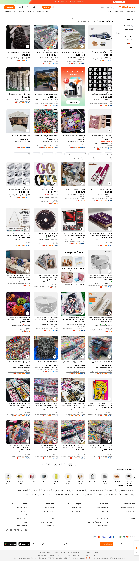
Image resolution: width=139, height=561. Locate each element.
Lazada (70, 552)
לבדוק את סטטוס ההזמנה (20, 515)
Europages (97, 552)
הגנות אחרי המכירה (102, 518)
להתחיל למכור (23, 511)
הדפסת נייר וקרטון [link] (75, 18)
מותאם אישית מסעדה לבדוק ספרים (75, 154)
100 (48, 464)
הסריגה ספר (47, 490)
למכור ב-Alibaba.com (21, 507)
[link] (136, 543)
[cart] (28, 7)
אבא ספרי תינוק (22, 490)
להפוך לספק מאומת (21, 518)
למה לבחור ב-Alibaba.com (127, 507)
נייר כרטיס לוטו (110, 490)
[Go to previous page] (74, 464)
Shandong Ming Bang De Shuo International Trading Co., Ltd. (46, 328)
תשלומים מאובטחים (102, 507)
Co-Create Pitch (130, 511)
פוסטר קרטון (35, 490)
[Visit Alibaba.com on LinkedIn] (22, 530)
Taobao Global (77, 552)
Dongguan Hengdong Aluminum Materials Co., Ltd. (18, 196)
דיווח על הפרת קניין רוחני (47, 522)
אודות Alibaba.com (129, 503)
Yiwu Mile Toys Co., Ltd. (23, 330)
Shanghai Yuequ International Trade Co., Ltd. (18, 145)
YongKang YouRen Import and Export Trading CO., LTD (73, 241)
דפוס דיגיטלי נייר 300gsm (21, 154)
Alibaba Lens (125, 544)
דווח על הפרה (50, 525)
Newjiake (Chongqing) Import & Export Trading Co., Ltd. (46, 103)
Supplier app (67, 544)
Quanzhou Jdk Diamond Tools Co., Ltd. (46, 244)
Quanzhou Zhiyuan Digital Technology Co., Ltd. (73, 328)
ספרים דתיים (98, 494)
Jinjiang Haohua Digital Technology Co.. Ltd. (73, 145)
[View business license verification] (86, 558)
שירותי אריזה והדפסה (89, 18)
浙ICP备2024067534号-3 (117, 558)
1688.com (50, 552)
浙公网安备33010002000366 (100, 558)
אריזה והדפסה (102, 18)
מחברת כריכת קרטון (79, 490)
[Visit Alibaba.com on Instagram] (14, 530)
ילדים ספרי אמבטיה (87, 158)
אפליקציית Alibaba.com (39, 544)
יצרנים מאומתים (76, 507)
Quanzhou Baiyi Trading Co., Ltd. (75, 61)
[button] (53, 7)
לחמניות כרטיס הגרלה (104, 158)
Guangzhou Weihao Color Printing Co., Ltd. (100, 244)
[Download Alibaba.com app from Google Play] (10, 544)
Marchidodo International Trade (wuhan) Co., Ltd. (18, 283)
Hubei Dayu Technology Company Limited (73, 198)
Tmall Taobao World (60, 552)
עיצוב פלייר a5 (47, 154)
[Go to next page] (44, 464)
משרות (133, 518)
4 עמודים (35, 154)
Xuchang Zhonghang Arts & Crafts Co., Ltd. (18, 59)
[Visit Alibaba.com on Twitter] (18, 530)
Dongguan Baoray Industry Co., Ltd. (20, 244)
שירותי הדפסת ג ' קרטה (62, 490)
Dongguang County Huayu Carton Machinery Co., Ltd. (100, 59)
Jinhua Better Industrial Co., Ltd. (102, 147)
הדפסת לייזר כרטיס (95, 154)
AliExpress (43, 552)
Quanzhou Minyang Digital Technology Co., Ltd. (46, 145)
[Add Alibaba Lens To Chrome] (106, 544)
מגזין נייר (107, 154)
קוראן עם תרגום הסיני (95, 490)
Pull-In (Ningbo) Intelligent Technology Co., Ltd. (100, 285)
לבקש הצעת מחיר (76, 511)
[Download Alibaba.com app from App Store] (24, 544)
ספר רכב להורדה (46, 494)
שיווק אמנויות (111, 494)
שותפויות (24, 522)
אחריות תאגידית (130, 515)
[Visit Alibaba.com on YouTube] (11, 530)
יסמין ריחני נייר (73, 158)
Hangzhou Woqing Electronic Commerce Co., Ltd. (100, 330)
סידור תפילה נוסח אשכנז (29, 494)
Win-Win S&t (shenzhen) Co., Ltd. (48, 202)
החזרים (52, 518)
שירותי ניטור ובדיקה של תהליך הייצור (98, 522)
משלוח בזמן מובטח (102, 515)
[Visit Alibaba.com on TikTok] (7, 530)
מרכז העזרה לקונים (49, 507)
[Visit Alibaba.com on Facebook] (26, 530)
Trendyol (89, 552)
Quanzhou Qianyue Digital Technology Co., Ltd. (46, 61)
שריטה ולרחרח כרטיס (125, 490)
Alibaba (111, 18)
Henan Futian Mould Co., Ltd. (22, 101)
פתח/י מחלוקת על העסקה (47, 515)
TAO (84, 552)
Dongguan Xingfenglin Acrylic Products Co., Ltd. (100, 198)
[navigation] (124, 241)
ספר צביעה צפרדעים (125, 494)
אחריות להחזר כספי (102, 511)
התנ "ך (58, 154)
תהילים (88, 494)
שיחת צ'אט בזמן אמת (48, 511)
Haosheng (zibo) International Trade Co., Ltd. (100, 103)
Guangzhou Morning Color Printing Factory (46, 286)
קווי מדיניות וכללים (103, 525)
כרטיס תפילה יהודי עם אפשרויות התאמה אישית (68, 494)
